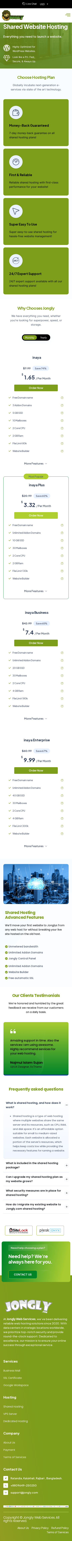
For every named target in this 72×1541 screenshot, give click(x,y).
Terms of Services (14, 1457)
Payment (9, 1450)
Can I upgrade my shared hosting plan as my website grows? (34, 1179)
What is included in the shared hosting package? (32, 1165)
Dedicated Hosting (15, 1421)
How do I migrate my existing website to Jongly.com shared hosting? (33, 1207)
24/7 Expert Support (25, 274)
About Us (9, 1442)
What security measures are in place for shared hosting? (33, 1193)
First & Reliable (20, 175)
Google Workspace (16, 1385)
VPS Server (10, 1414)
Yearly (43, 337)
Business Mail (11, 1371)
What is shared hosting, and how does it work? (33, 1105)
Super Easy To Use (23, 224)
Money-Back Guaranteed (29, 125)
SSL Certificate (12, 1378)
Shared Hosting (13, 1406)
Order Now (36, 388)
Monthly (29, 337)
